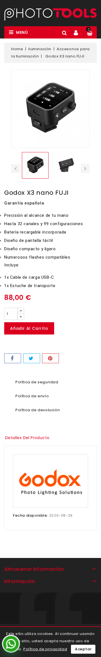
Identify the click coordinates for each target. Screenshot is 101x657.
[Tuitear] (32, 358)
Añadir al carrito (29, 328)
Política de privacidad (45, 649)
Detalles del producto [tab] (27, 438)
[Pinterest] (50, 358)
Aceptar (83, 649)
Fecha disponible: (30, 515)
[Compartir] (12, 358)
